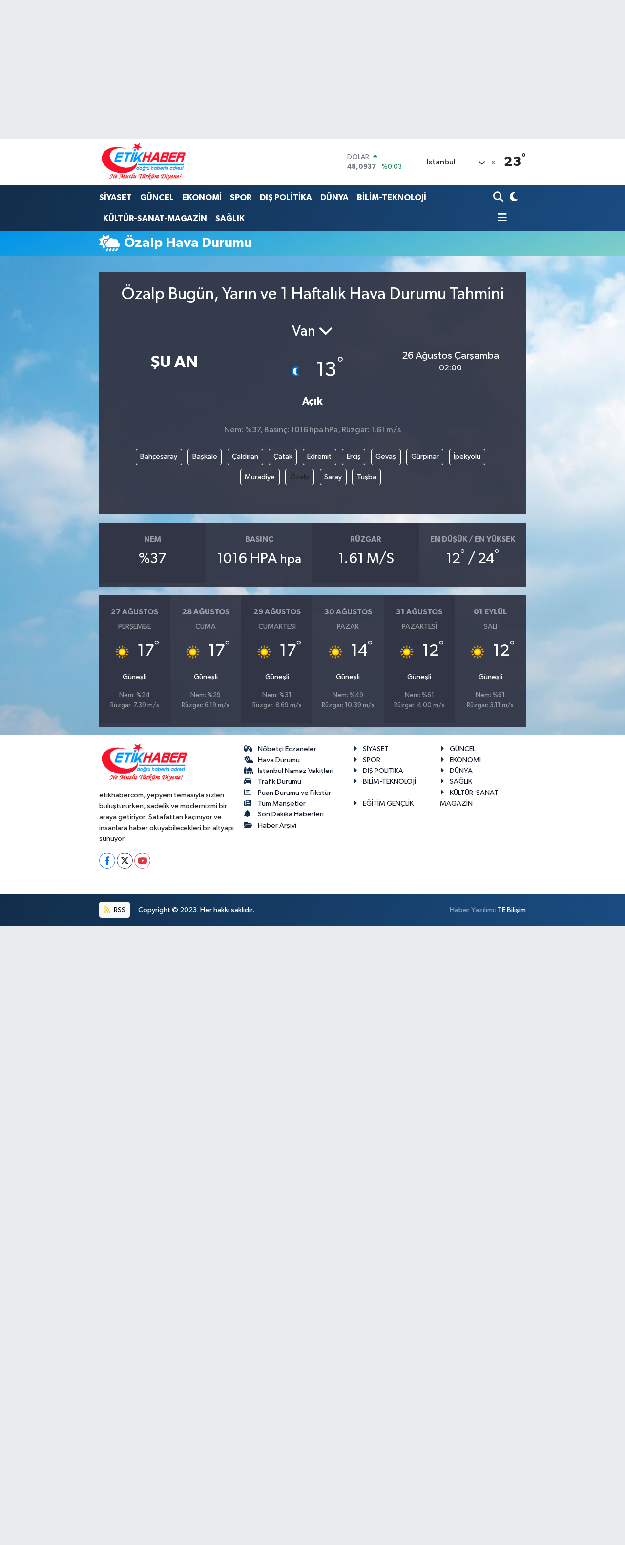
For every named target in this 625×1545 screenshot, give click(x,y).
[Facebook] (107, 861)
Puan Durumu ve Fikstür (294, 792)
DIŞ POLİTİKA (286, 197)
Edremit (319, 456)
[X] (125, 861)
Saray (333, 477)
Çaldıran (245, 456)
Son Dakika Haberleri (291, 814)
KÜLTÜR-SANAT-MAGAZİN (155, 218)
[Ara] (499, 197)
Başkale (204, 456)
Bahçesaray (158, 456)
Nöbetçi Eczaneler (287, 748)
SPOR (240, 197)
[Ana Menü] (500, 218)
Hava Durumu (279, 760)
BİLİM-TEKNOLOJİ (391, 197)
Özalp (300, 477)
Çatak (282, 456)
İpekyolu (467, 456)
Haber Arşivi (277, 825)
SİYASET (115, 197)
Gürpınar (425, 456)
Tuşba (366, 477)
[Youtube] (142, 861)
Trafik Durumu (279, 781)
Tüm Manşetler (282, 803)
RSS (118, 910)
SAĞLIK (230, 218)
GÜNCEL (157, 197)
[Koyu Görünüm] (513, 197)
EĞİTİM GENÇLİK (388, 803)
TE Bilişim (512, 910)
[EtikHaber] (143, 162)
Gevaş (385, 456)
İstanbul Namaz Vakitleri (295, 770)
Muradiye (260, 477)
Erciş (354, 456)
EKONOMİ (202, 197)
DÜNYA (334, 197)
